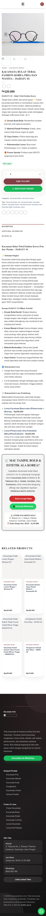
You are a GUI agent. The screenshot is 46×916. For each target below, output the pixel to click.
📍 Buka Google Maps (22, 499)
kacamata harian (13, 204)
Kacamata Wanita (13, 779)
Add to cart (23, 181)
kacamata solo (37, 204)
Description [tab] (7, 226)
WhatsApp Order (24, 189)
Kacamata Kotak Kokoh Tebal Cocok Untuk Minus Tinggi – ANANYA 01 (12, 651)
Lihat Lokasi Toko (23, 879)
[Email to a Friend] (17, 212)
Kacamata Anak (12, 783)
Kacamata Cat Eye (14, 820)
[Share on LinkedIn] (25, 212)
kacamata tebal (7, 207)
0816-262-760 (11, 871)
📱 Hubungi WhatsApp (23, 506)
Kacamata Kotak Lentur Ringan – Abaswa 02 (10, 587)
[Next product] (4, 86)
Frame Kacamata (13, 808)
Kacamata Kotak (13, 816)
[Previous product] (8, 86)
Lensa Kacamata (13, 824)
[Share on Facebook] (8, 212)
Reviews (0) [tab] (7, 236)
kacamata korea (25, 204)
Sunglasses (11, 786)
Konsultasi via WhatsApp (23, 758)
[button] (3, 4)
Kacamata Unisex (16, 68)
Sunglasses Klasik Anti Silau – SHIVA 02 (33, 650)
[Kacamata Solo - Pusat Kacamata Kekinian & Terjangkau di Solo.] (23, 4)
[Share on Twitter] (12, 212)
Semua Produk (12, 794)
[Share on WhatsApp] (4, 212)
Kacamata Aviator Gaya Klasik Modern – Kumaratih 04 (33, 588)
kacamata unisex (19, 207)
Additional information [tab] (12, 231)
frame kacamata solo (13, 202)
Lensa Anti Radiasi (14, 828)
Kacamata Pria (12, 775)
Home (4, 68)
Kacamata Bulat (15, 198)
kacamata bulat (26, 202)
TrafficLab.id (26, 905)
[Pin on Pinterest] (21, 212)
